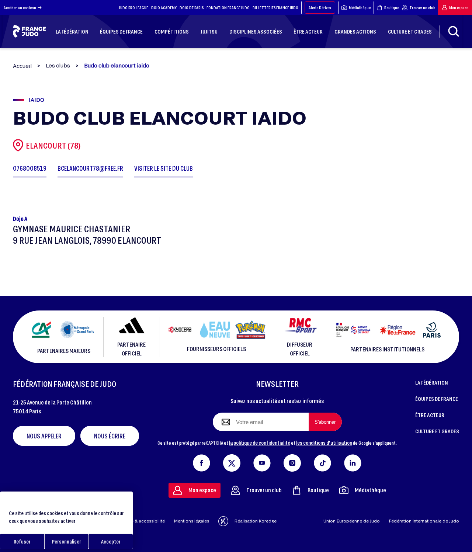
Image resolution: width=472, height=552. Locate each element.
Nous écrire (109, 436)
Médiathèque (360, 7)
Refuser (22, 541)
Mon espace (458, 7)
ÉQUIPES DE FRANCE (436, 398)
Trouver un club (422, 7)
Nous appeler (44, 436)
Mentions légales (191, 520)
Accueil (22, 66)
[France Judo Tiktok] (322, 461)
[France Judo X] (231, 461)
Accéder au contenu (20, 7)
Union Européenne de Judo (351, 520)
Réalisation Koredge (256, 520)
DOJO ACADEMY (164, 8)
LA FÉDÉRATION (431, 382)
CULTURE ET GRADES (437, 431)
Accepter (111, 541)
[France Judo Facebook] (201, 461)
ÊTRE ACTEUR (429, 415)
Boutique (391, 7)
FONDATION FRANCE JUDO (228, 8)
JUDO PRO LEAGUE (133, 8)
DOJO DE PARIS (192, 8)
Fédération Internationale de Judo (424, 520)
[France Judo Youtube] (262, 461)
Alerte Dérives (320, 7)
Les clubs (58, 65)
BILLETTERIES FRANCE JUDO (275, 8)
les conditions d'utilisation (324, 442)
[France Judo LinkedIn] (352, 461)
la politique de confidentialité (259, 442)
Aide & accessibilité (144, 520)
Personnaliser (66, 541)
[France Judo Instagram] (292, 461)
